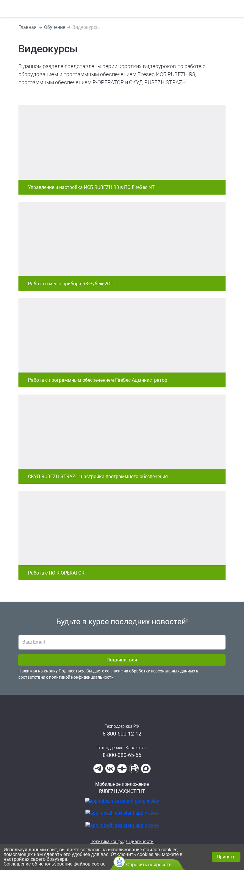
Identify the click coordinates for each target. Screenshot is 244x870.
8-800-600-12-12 (122, 733)
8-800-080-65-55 (122, 755)
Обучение (54, 27)
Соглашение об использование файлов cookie (54, 864)
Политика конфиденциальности (122, 841)
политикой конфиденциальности (81, 677)
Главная (27, 27)
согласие (114, 671)
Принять (226, 857)
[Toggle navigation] (236, 8)
